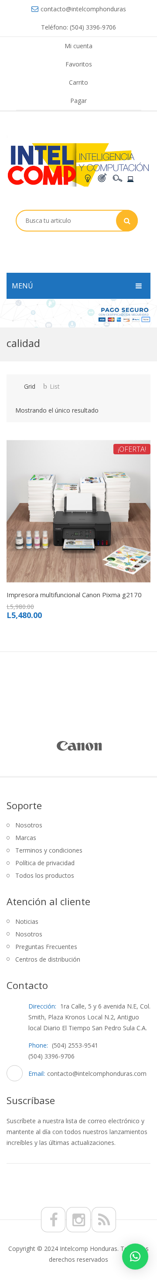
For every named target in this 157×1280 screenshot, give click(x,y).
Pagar (78, 100)
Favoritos (78, 64)
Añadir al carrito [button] (85, 586)
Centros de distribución (47, 959)
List (55, 386)
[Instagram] (78, 1219)
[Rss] (104, 1219)
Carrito (78, 82)
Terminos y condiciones (48, 850)
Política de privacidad (45, 863)
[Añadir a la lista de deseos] (39, 586)
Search (127, 221)
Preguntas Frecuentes (46, 947)
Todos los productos (44, 875)
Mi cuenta (78, 46)
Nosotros (28, 825)
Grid (29, 386)
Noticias (26, 921)
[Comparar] (16, 586)
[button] (135, 1257)
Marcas (25, 837)
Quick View (62, 586)
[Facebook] (53, 1219)
